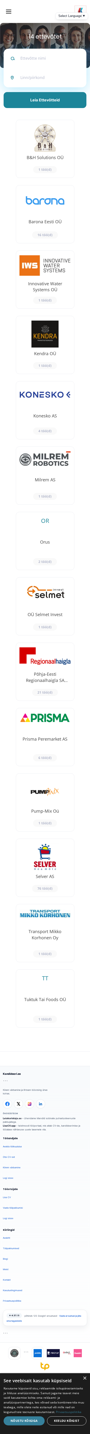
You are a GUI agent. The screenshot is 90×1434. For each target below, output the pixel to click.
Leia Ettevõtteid (45, 100)
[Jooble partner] (37, 1353)
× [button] (84, 1378)
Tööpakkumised (11, 1248)
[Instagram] (29, 1103)
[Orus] (45, 541)
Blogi (5, 1258)
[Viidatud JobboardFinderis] (14, 1353)
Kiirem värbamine (11, 1167)
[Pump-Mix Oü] (45, 802)
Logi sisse (8, 1178)
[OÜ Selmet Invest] (45, 606)
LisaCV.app (9, 1125)
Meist (5, 1269)
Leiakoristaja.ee (12, 1118)
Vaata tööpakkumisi (13, 1207)
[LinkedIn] (40, 1103)
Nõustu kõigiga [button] (24, 1421)
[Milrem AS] (45, 476)
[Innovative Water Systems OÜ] (45, 279)
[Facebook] (7, 1103)
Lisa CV (7, 1197)
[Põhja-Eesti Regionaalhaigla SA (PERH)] (45, 672)
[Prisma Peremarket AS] (45, 737)
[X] (18, 1103)
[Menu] (8, 12)
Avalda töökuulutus (12, 1146)
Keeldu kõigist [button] (66, 1421)
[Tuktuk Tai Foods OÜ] (45, 998)
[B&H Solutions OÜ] (45, 149)
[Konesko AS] (45, 410)
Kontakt (7, 1279)
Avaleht (6, 1238)
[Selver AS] (45, 868)
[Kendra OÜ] (45, 345)
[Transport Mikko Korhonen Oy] (45, 933)
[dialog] (45, 1403)
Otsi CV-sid (9, 1157)
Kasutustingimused (12, 1290)
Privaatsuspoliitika (12, 1300)
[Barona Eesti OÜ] (45, 214)
